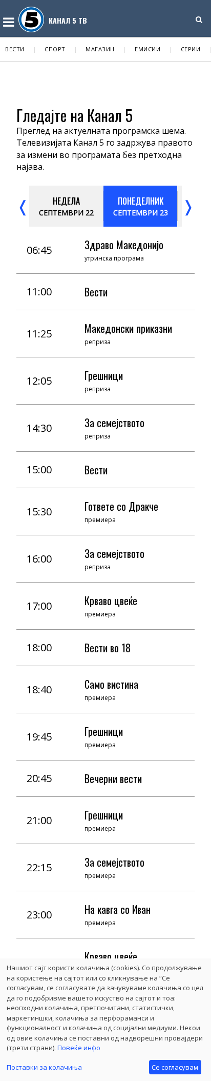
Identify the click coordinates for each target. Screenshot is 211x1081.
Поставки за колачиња (44, 1067)
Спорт (55, 49)
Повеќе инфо (78, 1047)
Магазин (100, 49)
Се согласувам (175, 1067)
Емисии (147, 49)
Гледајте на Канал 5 (74, 115)
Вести (15, 49)
